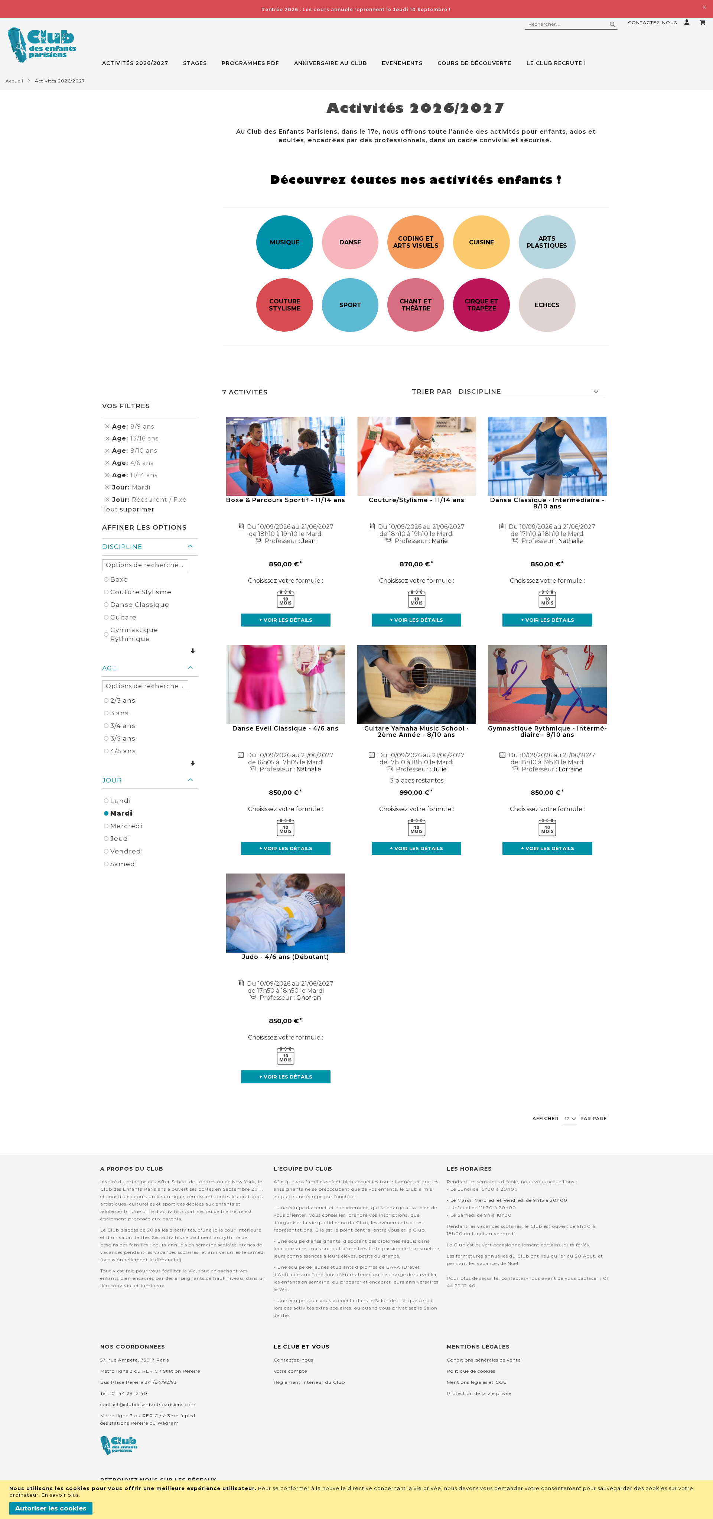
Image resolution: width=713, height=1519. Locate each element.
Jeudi (120, 838)
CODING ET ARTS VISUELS (416, 242)
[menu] (407, 63)
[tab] (407, 63)
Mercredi (126, 826)
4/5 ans (123, 751)
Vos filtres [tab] (126, 406)
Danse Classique (139, 604)
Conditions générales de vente (484, 1360)
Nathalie (570, 540)
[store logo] (41, 45)
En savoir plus (60, 1495)
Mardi (121, 813)
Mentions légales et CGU (477, 1382)
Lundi (120, 800)
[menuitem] (139, 63)
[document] (357, 1500)
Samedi (123, 864)
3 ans (119, 713)
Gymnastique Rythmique (134, 634)
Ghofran (308, 997)
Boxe (119, 579)
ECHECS (547, 305)
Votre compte (290, 1371)
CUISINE (481, 242)
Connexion (688, 22)
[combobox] (571, 24)
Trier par (432, 391)
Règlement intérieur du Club (309, 1382)
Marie (440, 540)
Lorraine (571, 769)
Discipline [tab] (122, 546)
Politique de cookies (471, 1371)
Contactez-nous (652, 22)
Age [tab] (109, 668)
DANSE (350, 242)
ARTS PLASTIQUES (547, 242)
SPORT (350, 305)
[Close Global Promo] (704, 6)
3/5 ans (123, 738)
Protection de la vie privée (479, 1393)
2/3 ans (123, 700)
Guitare (123, 617)
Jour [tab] (112, 780)
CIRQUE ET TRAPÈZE (481, 305)
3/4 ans (123, 725)
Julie (440, 769)
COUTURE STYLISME (284, 305)
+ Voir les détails (285, 620)
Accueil (14, 81)
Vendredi (126, 851)
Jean (309, 540)
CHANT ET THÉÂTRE (416, 305)
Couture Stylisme (141, 592)
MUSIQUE (284, 242)
